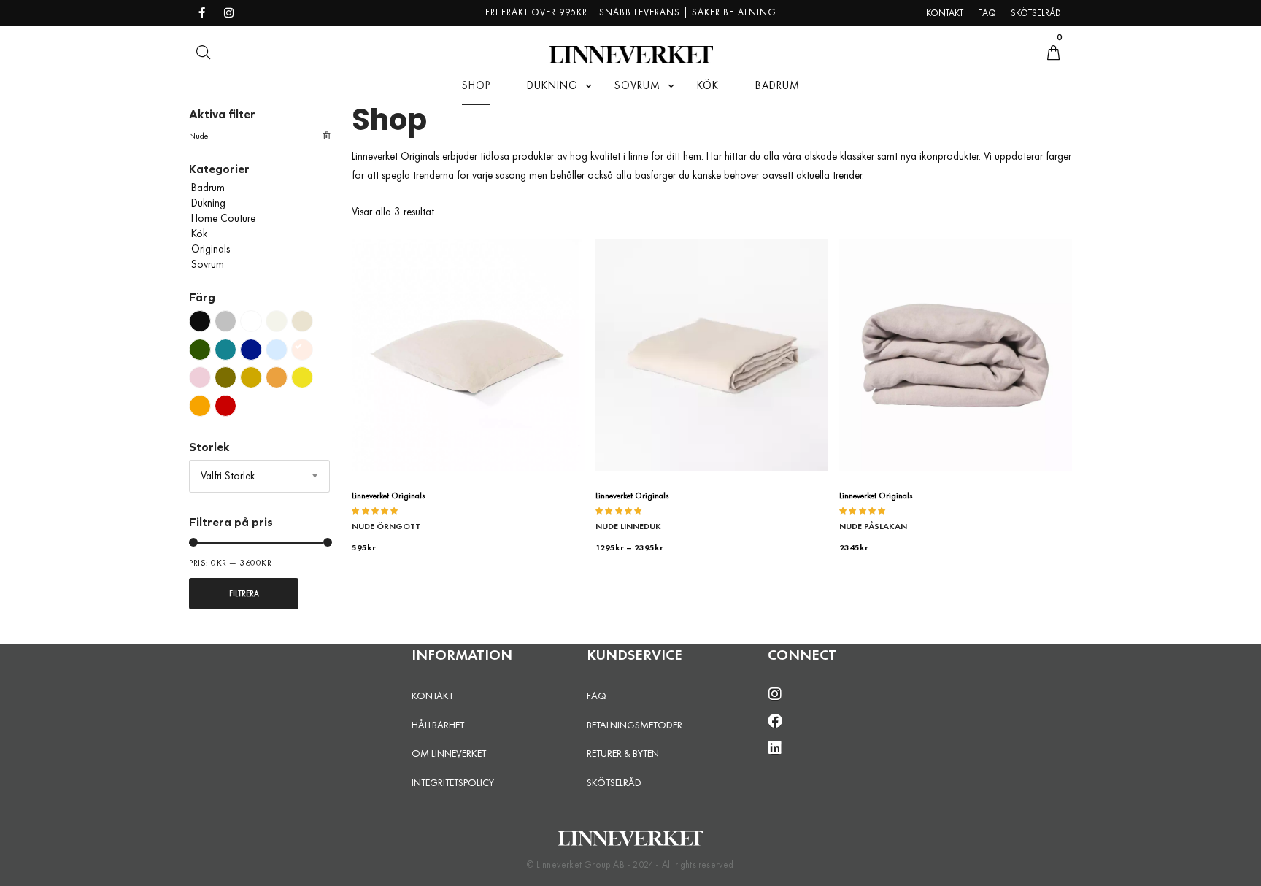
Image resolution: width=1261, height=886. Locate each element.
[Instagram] (775, 694)
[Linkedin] (775, 748)
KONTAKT (432, 695)
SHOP (476, 85)
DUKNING (552, 85)
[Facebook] (775, 721)
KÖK (708, 85)
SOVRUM (637, 85)
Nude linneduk (628, 526)
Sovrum (207, 264)
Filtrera (244, 593)
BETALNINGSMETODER (634, 724)
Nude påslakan (873, 526)
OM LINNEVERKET (449, 753)
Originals (210, 249)
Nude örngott (386, 526)
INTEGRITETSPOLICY (453, 782)
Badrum (208, 187)
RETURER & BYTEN (623, 753)
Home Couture (223, 218)
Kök (199, 233)
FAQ (596, 695)
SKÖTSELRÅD (614, 782)
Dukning (208, 203)
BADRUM (777, 85)
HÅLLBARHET (438, 724)
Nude (198, 136)
